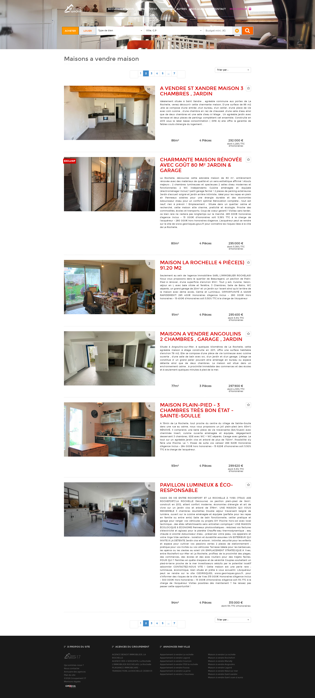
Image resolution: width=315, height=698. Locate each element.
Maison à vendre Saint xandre (222, 674)
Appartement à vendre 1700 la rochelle (179, 664)
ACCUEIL (113, 9)
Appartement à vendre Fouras (174, 668)
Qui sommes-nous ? (74, 665)
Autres (182, 9)
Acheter (70, 30)
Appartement (147, 9)
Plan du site (69, 675)
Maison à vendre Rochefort (221, 658)
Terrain (167, 9)
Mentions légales (72, 681)
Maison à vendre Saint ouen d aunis (225, 677)
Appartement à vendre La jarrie (175, 671)
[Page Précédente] (134, 74)
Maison (128, 9)
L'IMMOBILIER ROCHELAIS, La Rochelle (131, 664)
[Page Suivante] (181, 74)
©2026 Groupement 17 (75, 678)
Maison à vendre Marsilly (220, 661)
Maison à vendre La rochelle (221, 654)
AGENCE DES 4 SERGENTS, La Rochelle (131, 661)
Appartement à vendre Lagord (175, 658)
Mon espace (238, 9)
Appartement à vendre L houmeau (177, 674)
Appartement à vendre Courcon (175, 661)
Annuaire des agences (75, 672)
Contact (219, 9)
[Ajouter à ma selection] (248, 88)
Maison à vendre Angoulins (221, 664)
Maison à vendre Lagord (220, 668)
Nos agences (200, 9)
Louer (88, 30)
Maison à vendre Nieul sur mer (223, 671)
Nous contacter (71, 668)
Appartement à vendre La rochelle (176, 654)
